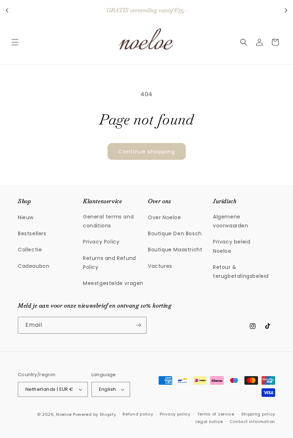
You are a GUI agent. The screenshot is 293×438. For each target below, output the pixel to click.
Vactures (160, 266)
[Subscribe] (138, 325)
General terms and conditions (108, 221)
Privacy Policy (101, 241)
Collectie (30, 249)
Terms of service (215, 414)
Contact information (252, 421)
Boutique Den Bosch (175, 233)
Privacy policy (175, 414)
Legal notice (209, 421)
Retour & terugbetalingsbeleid (241, 272)
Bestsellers (32, 233)
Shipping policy (258, 414)
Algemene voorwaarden (230, 221)
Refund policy (138, 414)
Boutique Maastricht (175, 249)
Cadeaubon (33, 266)
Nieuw (26, 217)
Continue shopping (146, 151)
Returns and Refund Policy (109, 263)
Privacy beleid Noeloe (231, 246)
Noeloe (63, 414)
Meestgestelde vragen (113, 283)
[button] (15, 42)
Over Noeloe (164, 217)
